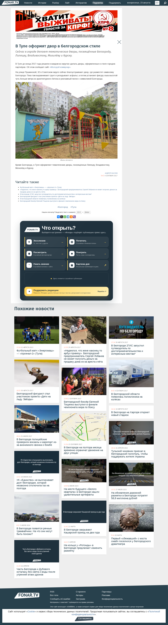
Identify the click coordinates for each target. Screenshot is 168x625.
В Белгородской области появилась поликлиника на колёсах (42, 199)
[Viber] (74, 216)
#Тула (73, 207)
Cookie (31, 611)
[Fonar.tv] (10, 3)
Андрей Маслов (111, 173)
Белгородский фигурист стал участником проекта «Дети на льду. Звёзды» (47, 196)
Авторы (79, 595)
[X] (61, 216)
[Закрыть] (119, 42)
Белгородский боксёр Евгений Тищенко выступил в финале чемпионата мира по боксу (52, 201)
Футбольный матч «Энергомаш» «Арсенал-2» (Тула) (41, 187)
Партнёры (106, 591)
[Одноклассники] (71, 216)
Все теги (54, 595)
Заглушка (80, 599)
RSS (52, 591)
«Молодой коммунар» (60, 67)
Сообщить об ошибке (60, 599)
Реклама (106, 595)
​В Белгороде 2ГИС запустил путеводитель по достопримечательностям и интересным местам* (56, 194)
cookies (70, 606)
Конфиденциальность (112, 599)
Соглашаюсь (85, 618)
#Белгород (63, 207)
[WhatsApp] (64, 216)
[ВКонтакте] (58, 216)
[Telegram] (68, 216)
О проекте (81, 591)
